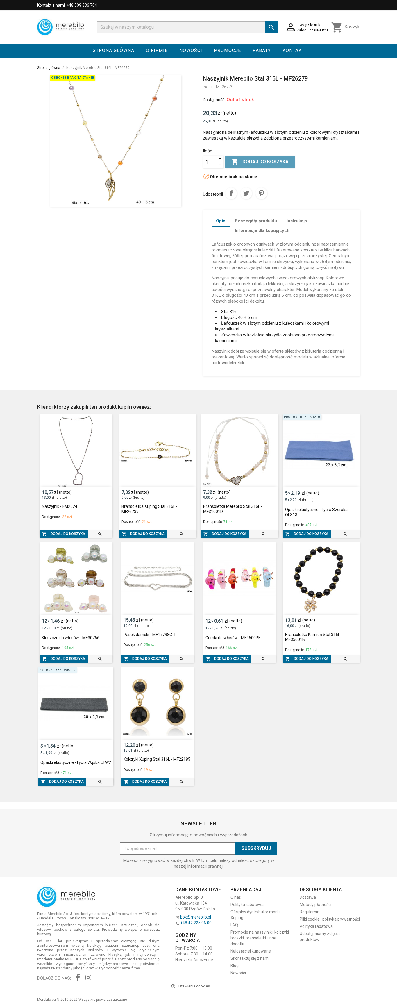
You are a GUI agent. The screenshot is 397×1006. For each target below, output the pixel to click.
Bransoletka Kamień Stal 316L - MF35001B (313, 637)
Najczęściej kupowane (250, 951)
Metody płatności (315, 904)
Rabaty (262, 50)
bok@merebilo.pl (195, 917)
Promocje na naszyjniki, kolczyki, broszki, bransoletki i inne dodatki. (260, 938)
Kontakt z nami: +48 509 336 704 (67, 5)
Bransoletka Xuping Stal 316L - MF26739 (149, 509)
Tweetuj (246, 193)
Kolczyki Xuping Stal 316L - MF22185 (157, 759)
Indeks (209, 87)
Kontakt (293, 50)
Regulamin (309, 911)
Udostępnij (231, 193)
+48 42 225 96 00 (196, 923)
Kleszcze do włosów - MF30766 (70, 637)
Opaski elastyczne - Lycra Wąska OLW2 (75, 762)
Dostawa (308, 897)
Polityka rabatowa (247, 904)
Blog (234, 965)
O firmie (157, 50)
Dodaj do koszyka (260, 161)
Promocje (227, 50)
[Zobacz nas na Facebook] (77, 978)
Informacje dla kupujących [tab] (262, 230)
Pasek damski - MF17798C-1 (150, 634)
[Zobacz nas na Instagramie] (88, 978)
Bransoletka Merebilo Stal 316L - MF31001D (232, 509)
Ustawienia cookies (193, 986)
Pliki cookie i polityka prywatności (330, 919)
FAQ (234, 925)
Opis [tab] (220, 221)
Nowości (190, 50)
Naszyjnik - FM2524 (59, 506)
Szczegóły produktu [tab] (256, 221)
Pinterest (261, 193)
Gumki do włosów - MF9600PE (233, 637)
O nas (235, 897)
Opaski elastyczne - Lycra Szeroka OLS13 (316, 512)
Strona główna (113, 50)
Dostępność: (214, 99)
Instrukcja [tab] (297, 221)
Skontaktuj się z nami (249, 958)
